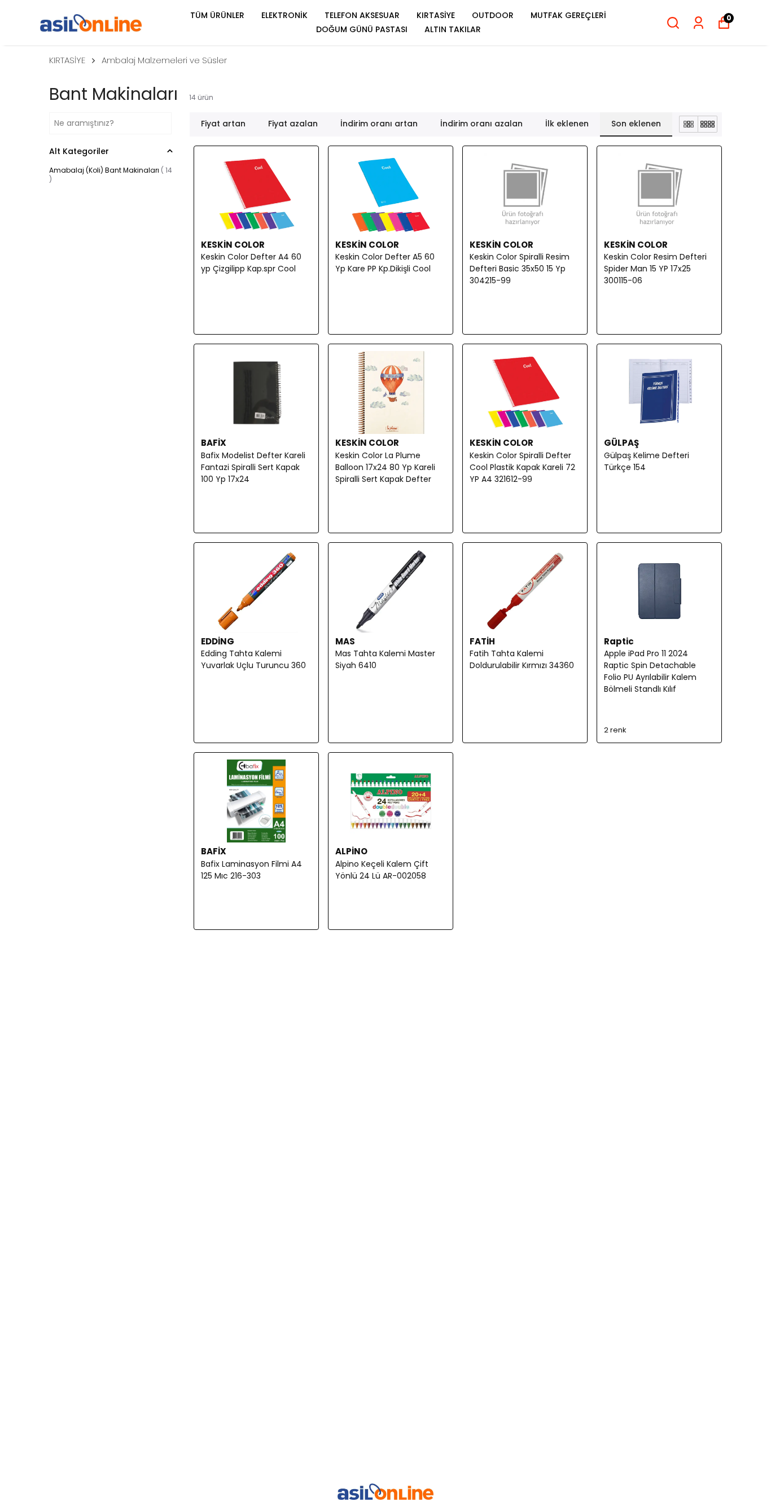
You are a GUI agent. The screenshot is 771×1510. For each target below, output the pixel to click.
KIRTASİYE (436, 15)
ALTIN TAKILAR (452, 29)
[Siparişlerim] (698, 23)
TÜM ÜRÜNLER (217, 15)
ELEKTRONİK (284, 15)
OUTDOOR (493, 15)
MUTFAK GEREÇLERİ (568, 15)
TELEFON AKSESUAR (362, 15)
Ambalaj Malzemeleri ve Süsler (164, 60)
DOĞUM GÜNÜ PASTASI (362, 29)
